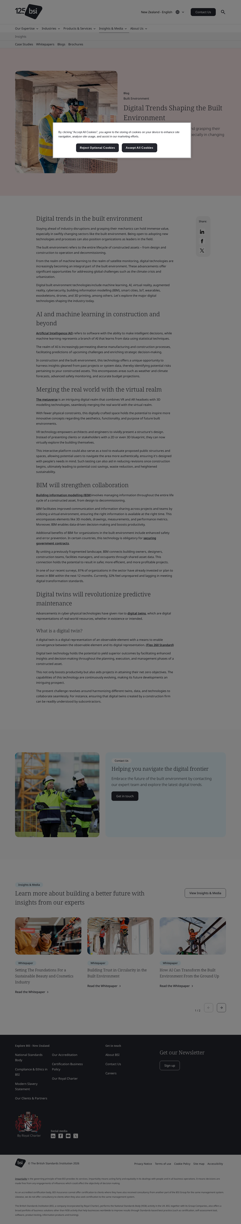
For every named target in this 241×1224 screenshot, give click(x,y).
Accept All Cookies (139, 147)
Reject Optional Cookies (97, 147)
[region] (122, 140)
